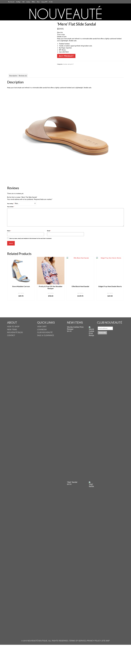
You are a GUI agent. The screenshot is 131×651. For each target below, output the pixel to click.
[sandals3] (30, 45)
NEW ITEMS (12, 329)
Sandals (65, 64)
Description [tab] (13, 76)
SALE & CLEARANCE (45, 335)
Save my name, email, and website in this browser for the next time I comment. (30, 238)
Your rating (10, 203)
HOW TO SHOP (13, 326)
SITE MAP (106, 640)
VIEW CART (42, 326)
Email (49, 230)
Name (9, 230)
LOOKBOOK (42, 329)
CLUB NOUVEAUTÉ (45, 332)
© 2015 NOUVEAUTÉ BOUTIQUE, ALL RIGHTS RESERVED (44, 640)
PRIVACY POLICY (94, 640)
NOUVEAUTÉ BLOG (15, 332)
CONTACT (11, 335)
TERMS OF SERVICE (77, 640)
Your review (10, 206)
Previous (9, 285)
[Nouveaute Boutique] (65, 12)
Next (122, 285)
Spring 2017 (71, 64)
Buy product (66, 55)
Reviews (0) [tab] (23, 76)
